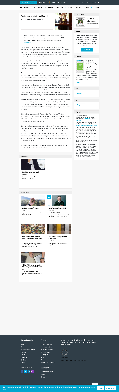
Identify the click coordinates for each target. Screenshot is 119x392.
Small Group (59, 7)
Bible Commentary (25, 7)
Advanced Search (25, 367)
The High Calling (45, 352)
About (88, 2)
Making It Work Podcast (48, 362)
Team (22, 347)
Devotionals (48, 7)
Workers (70, 7)
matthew (79, 93)
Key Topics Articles (46, 347)
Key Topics (37, 7)
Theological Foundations (28, 349)
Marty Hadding (86, 118)
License (23, 355)
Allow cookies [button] (110, 388)
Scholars (86, 7)
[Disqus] (45, 307)
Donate (94, 2)
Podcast (97, 7)
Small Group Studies (47, 349)
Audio (42, 360)
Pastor (43, 374)
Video (42, 357)
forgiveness (80, 105)
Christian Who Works (47, 372)
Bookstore (24, 357)
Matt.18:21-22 (28, 42)
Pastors (78, 7)
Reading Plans (45, 355)
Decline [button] (100, 388)
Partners (23, 352)
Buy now (78, 82)
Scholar (43, 377)
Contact (23, 360)
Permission (78, 120)
